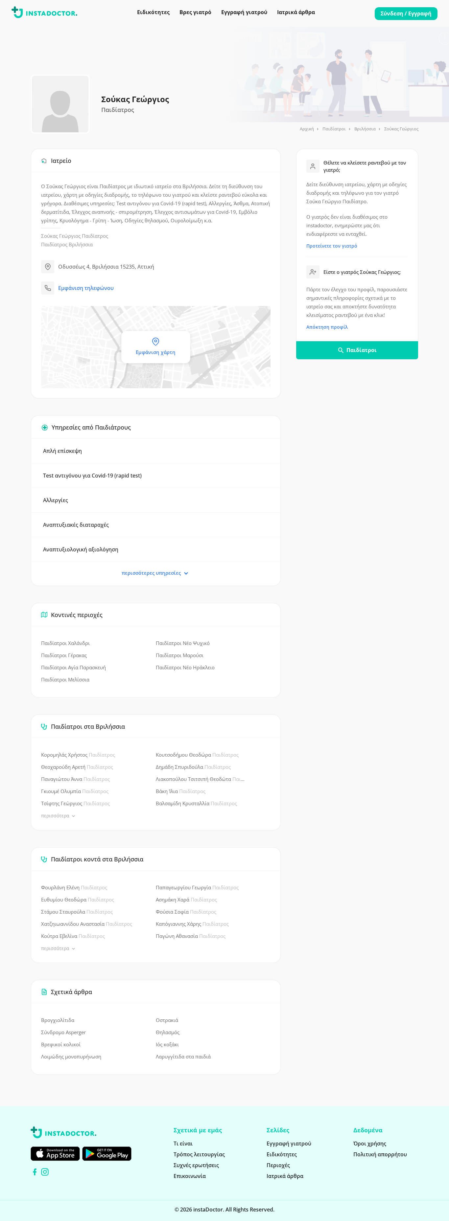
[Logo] (44, 13)
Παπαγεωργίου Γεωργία (197, 887)
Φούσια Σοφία (186, 911)
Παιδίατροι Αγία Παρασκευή (73, 667)
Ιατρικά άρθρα (296, 12)
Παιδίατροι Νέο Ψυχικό (183, 643)
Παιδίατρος (95, 236)
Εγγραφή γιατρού (244, 12)
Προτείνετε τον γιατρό (331, 246)
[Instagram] (44, 1171)
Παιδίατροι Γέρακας (64, 655)
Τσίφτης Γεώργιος (75, 803)
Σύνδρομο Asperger (63, 1032)
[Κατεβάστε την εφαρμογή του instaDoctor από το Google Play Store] (106, 1153)
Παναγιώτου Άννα (75, 779)
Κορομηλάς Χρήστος (78, 754)
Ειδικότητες (153, 12)
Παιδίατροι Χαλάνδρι (65, 643)
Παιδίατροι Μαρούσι (179, 655)
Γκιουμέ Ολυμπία (74, 791)
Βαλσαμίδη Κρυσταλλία (196, 803)
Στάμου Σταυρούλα (77, 911)
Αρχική (307, 129)
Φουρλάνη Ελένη (74, 887)
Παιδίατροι (334, 129)
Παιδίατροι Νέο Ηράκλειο (185, 667)
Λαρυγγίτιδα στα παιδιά (183, 1056)
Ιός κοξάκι (167, 1044)
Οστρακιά (167, 1020)
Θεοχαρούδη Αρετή (77, 767)
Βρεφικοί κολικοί (61, 1044)
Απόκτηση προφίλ (327, 327)
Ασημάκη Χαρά (186, 899)
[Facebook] (35, 1172)
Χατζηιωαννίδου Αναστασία (86, 924)
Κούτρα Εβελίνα (73, 936)
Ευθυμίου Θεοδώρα (77, 899)
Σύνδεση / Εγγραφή (406, 13)
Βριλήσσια (365, 129)
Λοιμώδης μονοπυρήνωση (71, 1056)
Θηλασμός (167, 1032)
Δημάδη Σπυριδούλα (193, 767)
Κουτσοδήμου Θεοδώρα (197, 754)
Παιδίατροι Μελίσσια (65, 679)
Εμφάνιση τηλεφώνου (86, 288)
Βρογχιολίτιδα (57, 1020)
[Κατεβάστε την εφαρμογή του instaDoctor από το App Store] (55, 1153)
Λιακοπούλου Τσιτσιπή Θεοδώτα (202, 779)
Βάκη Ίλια (180, 791)
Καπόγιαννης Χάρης (192, 924)
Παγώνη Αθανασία (190, 936)
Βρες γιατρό (195, 12)
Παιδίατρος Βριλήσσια (67, 244)
